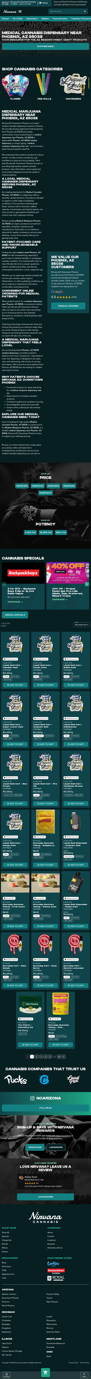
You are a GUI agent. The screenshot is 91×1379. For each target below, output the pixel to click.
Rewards (51, 1244)
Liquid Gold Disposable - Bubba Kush (75, 905)
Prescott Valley (52, 1294)
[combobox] (65, 11)
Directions (6, 1266)
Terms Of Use (84, 1363)
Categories (6, 1240)
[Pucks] (15, 1079)
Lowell (49, 1316)
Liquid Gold (7, 663)
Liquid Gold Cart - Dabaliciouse (73, 725)
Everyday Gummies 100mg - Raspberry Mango (43, 845)
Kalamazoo (6, 1332)
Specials (5, 1236)
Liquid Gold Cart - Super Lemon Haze (13, 725)
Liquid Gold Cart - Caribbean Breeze (73, 785)
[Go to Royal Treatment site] (56, 1278)
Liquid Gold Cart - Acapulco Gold (42, 725)
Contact (50, 1236)
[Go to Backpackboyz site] (56, 1271)
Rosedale (50, 1347)
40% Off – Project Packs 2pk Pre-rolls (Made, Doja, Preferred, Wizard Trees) (67, 592)
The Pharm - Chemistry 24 (25, 1026)
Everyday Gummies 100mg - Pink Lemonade (58, 1027)
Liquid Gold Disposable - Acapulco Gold (75, 844)
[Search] (85, 11)
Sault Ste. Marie (53, 1332)
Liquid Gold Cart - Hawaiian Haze (12, 666)
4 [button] (45, 1057)
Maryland (53, 1338)
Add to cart (16, 685)
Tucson (49, 1298)
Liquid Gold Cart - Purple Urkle (42, 666)
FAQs (4, 1270)
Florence (5, 1302)
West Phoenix (52, 1302)
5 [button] (50, 1057)
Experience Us (8, 1274)
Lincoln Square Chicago (12, 1351)
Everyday (37, 841)
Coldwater (6, 1320)
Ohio (49, 1351)
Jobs (4, 1278)
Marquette (51, 1320)
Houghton (6, 1328)
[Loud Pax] (73, 1079)
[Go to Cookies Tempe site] (53, 1264)
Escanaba (6, 1324)
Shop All (5, 1232)
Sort (84, 1376)
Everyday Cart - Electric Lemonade (74, 967)
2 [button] (36, 1057)
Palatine (5, 1347)
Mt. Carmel (6, 1355)
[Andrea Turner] (21, 1178)
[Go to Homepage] (45, 1217)
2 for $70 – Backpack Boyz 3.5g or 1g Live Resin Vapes (22, 591)
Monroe (49, 1328)
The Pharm (22, 1023)
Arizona (8, 1289)
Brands (5, 1244)
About (50, 1232)
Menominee (51, 1324)
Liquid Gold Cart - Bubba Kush (73, 666)
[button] (29, 3)
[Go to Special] (23, 573)
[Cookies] (44, 1079)
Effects (5, 1248)
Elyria (48, 1356)
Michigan (8, 1312)
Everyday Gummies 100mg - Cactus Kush (44, 905)
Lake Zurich (7, 1343)
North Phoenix (8, 1305)
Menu (77, 622)
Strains (5, 1251)
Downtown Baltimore (55, 1343)
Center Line (7, 1316)
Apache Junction (9, 1294)
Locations (51, 1240)
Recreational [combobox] (80, 624)
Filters (6, 1376)
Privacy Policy (73, 1363)
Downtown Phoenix (10, 1298)
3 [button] (41, 1057)
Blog (4, 1262)
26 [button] (59, 1057)
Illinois (7, 1338)
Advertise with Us (54, 1248)
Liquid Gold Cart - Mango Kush (12, 844)
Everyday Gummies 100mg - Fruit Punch (14, 905)
